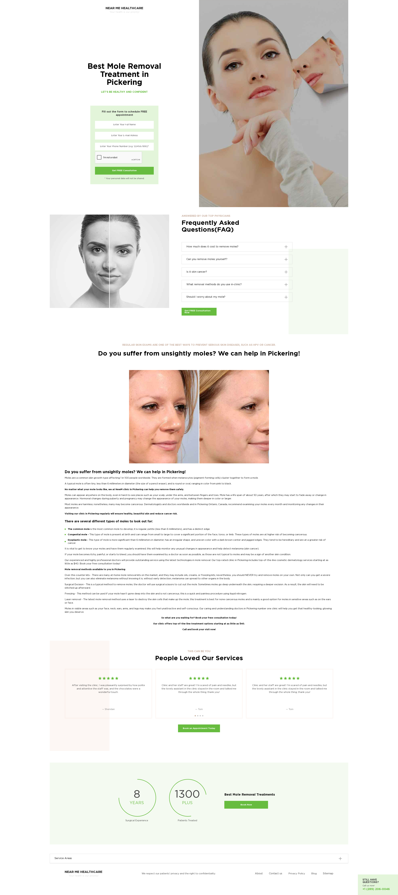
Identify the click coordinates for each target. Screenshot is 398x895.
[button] (195, 715)
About (259, 873)
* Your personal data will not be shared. (124, 178)
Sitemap (328, 873)
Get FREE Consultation (124, 170)
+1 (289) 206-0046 (376, 889)
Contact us (275, 873)
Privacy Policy (296, 874)
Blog (314, 874)
